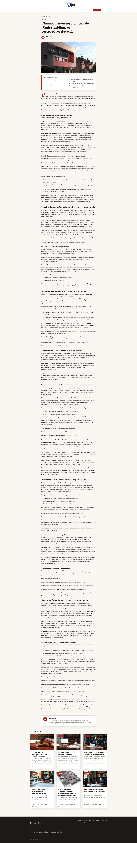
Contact (97, 9)
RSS (106, 823)
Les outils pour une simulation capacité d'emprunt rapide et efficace (68, 754)
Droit (57, 9)
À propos (89, 9)
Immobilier (67, 9)
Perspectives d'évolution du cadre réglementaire (82, 83)
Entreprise (75, 9)
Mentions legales (99, 823)
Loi (61, 9)
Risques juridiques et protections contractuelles (56, 88)
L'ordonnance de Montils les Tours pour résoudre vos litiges (39, 754)
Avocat (52, 9)
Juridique (45, 9)
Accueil (38, 9)
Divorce (82, 9)
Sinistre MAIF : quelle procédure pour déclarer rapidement (39, 791)
